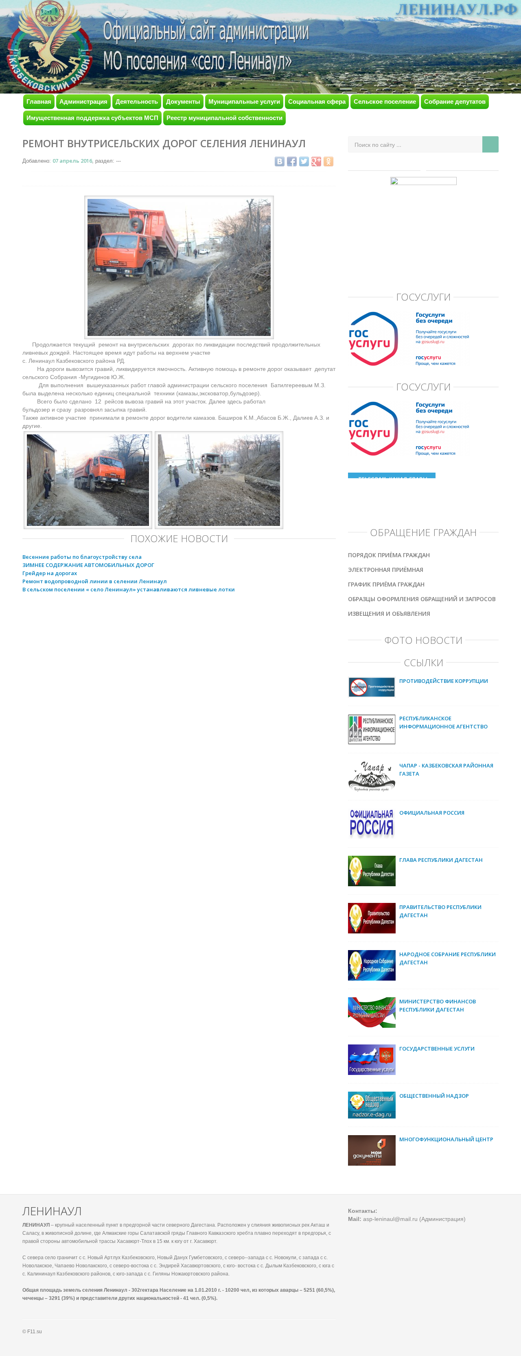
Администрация (83, 101)
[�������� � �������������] (328, 161)
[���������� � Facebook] (292, 161)
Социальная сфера (317, 101)
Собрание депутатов (455, 101)
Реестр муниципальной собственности (224, 117)
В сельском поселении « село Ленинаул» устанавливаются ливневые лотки (128, 589)
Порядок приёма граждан (389, 555)
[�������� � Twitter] (304, 161)
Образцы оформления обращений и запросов (422, 599)
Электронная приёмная (385, 569)
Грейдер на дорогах (49, 573)
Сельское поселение (385, 101)
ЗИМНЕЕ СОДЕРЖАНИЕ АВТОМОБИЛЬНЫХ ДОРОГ (88, 565)
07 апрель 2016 (72, 160)
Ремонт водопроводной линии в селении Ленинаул (94, 581)
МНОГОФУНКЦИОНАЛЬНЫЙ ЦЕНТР (446, 1139)
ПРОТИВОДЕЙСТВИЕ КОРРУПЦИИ (443, 681)
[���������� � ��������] (280, 161)
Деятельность (137, 101)
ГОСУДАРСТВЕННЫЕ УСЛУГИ (437, 1048)
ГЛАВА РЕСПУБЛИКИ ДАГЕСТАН (441, 859)
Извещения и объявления (389, 613)
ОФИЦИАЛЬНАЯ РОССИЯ (431, 812)
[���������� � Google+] (316, 161)
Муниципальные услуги (244, 101)
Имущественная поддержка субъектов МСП (92, 117)
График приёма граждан (386, 584)
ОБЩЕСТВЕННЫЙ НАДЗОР (434, 1095)
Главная (38, 101)
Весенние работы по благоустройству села (82, 556)
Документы (183, 101)
